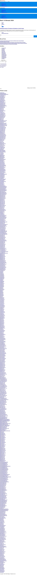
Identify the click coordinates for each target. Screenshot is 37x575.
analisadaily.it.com (2, 110)
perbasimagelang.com (3, 264)
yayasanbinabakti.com (3, 408)
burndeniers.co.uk (2, 383)
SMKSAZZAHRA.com (3, 426)
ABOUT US (4, 3)
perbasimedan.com (2, 261)
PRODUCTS (4, 4)
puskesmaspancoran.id (3, 187)
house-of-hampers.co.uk (3, 395)
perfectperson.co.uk (3, 372)
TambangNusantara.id (3, 532)
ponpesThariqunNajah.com (4, 472)
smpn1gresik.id (2, 350)
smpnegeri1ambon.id (3, 345)
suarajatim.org (2, 302)
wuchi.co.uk (2, 548)
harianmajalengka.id (3, 170)
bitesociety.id (2, 565)
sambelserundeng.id (3, 559)
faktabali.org (2, 318)
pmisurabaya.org (2, 337)
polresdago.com (2, 235)
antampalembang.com (3, 248)
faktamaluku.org (2, 326)
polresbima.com (2, 243)
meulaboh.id (2, 149)
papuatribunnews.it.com (3, 125)
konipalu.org (2, 313)
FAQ (2, 5)
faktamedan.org (2, 317)
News (2, 26)
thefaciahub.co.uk (2, 407)
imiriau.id (1, 296)
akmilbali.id (1, 282)
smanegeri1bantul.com (3, 216)
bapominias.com (2, 491)
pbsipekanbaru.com (3, 260)
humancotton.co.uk (2, 403)
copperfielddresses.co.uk (3, 386)
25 (2, 66)
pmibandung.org (2, 336)
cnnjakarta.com (2, 99)
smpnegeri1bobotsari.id (3, 348)
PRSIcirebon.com (2, 458)
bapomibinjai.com (2, 494)
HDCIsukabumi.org (3, 442)
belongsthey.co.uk (2, 382)
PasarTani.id (2, 524)
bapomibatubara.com (3, 489)
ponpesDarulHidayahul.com (4, 468)
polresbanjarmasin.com (3, 240)
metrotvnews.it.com (3, 143)
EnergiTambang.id (2, 534)
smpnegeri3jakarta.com (3, 514)
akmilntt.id (1, 280)
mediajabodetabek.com (3, 105)
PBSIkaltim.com (2, 257)
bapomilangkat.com (3, 490)
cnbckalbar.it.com (2, 130)
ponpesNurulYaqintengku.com (4, 481)
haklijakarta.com (2, 362)
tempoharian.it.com (2, 136)
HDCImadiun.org (2, 446)
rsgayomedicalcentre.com (3, 234)
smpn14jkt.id (2, 340)
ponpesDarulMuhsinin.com (4, 464)
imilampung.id (2, 297)
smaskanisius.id (2, 176)
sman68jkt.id (2, 178)
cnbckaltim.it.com (2, 128)
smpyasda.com (2, 516)
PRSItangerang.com (3, 450)
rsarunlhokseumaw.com (3, 231)
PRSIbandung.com (2, 455)
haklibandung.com (2, 369)
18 (2, 65)
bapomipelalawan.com (3, 503)
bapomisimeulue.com (3, 487)
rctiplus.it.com (2, 144)
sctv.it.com (1, 141)
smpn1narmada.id (2, 359)
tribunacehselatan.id (3, 151)
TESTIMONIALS (4, 6)
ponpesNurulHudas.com (3, 465)
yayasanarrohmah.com (3, 249)
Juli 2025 (3, 58)
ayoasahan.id (2, 153)
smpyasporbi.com (2, 517)
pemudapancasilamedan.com (4, 94)
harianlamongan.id (2, 169)
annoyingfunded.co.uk (3, 381)
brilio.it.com (1, 119)
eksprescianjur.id (2, 163)
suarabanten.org (2, 299)
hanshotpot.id (2, 564)
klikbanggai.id (2, 156)
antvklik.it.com (2, 112)
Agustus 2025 (4, 57)
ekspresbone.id (2, 162)
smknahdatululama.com (3, 417)
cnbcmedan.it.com (2, 129)
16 (0, 65)
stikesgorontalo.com (3, 205)
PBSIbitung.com (2, 259)
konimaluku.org (2, 311)
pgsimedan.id (2, 274)
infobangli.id (2, 158)
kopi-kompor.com (2, 556)
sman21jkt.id (2, 184)
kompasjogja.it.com (3, 134)
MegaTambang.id (2, 535)
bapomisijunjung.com (3, 496)
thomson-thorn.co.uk (3, 391)
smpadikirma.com (2, 507)
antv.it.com (1, 111)
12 (3, 64)
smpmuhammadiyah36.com (4, 510)
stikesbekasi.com (2, 198)
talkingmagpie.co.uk (3, 402)
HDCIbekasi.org (2, 440)
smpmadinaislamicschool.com (4, 509)
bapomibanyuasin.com (3, 498)
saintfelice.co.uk (2, 405)
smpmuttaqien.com (2, 511)
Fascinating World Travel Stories (4, 41)
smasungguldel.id (2, 179)
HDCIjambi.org (2, 438)
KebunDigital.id (2, 526)
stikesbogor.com (2, 200)
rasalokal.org (2, 554)
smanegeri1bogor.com (3, 217)
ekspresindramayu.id (3, 165)
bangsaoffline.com (2, 96)
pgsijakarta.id (2, 273)
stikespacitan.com (2, 191)
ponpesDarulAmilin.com (3, 480)
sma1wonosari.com (3, 228)
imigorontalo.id (2, 289)
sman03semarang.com (3, 215)
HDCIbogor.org (2, 439)
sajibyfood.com (2, 555)
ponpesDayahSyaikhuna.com (4, 475)
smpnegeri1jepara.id (3, 352)
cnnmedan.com (2, 98)
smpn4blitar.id (2, 342)
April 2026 (3, 51)
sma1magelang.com (3, 220)
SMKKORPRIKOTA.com (4, 424)
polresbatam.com (2, 241)
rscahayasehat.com (2, 229)
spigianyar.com (2, 208)
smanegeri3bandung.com (3, 221)
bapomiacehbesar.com (3, 483)
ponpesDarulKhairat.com (3, 463)
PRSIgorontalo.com (3, 453)
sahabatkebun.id (2, 530)
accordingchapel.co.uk (3, 379)
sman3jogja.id (2, 182)
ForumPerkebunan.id (3, 531)
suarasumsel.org (2, 306)
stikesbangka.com (2, 197)
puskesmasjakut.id (2, 185)
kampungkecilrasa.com (3, 560)
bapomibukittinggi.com (3, 497)
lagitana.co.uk (2, 547)
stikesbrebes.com (2, 201)
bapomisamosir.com (3, 492)
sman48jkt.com (2, 213)
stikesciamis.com (2, 202)
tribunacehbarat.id (2, 150)
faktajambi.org (2, 320)
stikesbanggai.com (2, 196)
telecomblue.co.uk (2, 394)
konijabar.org (2, 309)
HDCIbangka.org (2, 433)
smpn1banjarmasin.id (3, 346)
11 (2, 64)
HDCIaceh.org (2, 431)
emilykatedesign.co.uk (3, 397)
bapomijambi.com (2, 506)
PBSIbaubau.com (2, 258)
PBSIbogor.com (2, 254)
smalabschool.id (2, 175)
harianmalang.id (2, 171)
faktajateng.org (2, 322)
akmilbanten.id (2, 283)
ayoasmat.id (1, 154)
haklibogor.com (2, 371)
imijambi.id (1, 291)
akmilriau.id (1, 279)
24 (1, 66)
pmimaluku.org (2, 331)
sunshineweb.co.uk (2, 544)
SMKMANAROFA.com (3, 422)
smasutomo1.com (2, 222)
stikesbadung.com (2, 195)
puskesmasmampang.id (3, 186)
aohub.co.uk (2, 545)
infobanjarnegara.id (3, 159)
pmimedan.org (2, 333)
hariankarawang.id (2, 167)
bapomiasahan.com (2, 488)
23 (0, 66)
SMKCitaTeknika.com (3, 427)
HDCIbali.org (2, 432)
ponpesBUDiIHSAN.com (3, 478)
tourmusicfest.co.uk (3, 373)
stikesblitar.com (2, 199)
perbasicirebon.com (3, 269)
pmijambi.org (2, 329)
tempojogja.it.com (2, 137)
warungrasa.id (2, 557)
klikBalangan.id (2, 155)
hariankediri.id (2, 168)
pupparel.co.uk (2, 552)
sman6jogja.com (2, 219)
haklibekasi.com (2, 370)
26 (3, 66)
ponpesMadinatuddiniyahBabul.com (5, 466)
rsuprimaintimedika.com (3, 230)
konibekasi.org (2, 307)
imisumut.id (1, 295)
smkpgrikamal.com (2, 413)
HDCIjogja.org (2, 435)
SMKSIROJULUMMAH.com (4, 425)
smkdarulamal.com (2, 411)
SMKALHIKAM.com (3, 429)
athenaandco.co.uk (2, 551)
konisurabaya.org (2, 315)
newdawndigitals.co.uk (3, 404)
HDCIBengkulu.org (3, 434)
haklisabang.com (2, 364)
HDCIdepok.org (2, 441)
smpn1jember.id (2, 351)
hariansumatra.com (2, 100)
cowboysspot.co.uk (3, 387)
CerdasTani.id (2, 521)
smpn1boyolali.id (2, 349)
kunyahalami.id (2, 571)
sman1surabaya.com (3, 218)
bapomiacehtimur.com (3, 484)
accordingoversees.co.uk (3, 380)
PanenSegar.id (2, 523)
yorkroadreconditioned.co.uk (4, 399)
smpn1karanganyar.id (3, 353)
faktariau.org (2, 324)
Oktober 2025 (4, 56)
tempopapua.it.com (2, 138)
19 (3, 65)
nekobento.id (2, 561)
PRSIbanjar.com (2, 461)
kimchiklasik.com (2, 562)
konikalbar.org (2, 316)
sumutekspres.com (2, 103)
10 (1, 64)
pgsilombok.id (2, 275)
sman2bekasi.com (2, 226)
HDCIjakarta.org (2, 436)
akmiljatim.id (2, 286)
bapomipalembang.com (3, 500)
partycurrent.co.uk (2, 375)
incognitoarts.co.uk (2, 538)
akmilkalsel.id (2, 281)
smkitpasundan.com (3, 412)
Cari (35, 36)
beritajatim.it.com (2, 116)
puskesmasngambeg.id (3, 190)
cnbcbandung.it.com (3, 127)
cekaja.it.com (2, 122)
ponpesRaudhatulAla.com (3, 470)
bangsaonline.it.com (3, 115)
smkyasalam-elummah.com (4, 415)
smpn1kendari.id (2, 354)
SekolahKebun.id (2, 528)
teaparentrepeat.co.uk (3, 401)
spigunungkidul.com (3, 210)
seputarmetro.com (2, 107)
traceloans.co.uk (2, 388)
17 (1, 65)
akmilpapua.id (2, 278)
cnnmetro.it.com (2, 147)
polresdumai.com (2, 244)
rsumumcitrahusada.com (3, 233)
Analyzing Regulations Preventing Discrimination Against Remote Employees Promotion (12, 42)
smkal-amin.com (2, 410)
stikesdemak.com (2, 203)
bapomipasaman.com (3, 495)
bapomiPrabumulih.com (3, 501)
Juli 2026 (3, 48)
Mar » (3, 67)
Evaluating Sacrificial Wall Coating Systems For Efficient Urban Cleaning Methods (12, 40)
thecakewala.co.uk (2, 390)
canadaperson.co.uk (3, 384)
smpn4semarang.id (2, 339)
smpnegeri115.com (2, 512)
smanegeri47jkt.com (3, 227)
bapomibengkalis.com (3, 502)
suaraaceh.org (2, 298)
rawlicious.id (2, 572)
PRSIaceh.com (2, 447)
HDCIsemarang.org (3, 444)
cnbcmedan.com (2, 97)
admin (3, 32)
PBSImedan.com (2, 255)
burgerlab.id (1, 566)
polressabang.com (2, 236)
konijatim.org (2, 310)
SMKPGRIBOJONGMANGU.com (5, 423)
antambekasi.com (2, 246)
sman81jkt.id (2, 183)
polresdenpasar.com (3, 237)
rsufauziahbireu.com (3, 232)
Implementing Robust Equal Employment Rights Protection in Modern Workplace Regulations (13, 43)
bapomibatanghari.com (3, 505)
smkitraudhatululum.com (3, 418)
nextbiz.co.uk (2, 543)
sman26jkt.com (2, 214)
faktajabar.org (2, 321)
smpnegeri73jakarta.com (3, 515)
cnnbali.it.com (2, 148)
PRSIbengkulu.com (3, 452)
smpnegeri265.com (2, 513)
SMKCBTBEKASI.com (3, 421)
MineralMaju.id (2, 533)
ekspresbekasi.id (2, 161)
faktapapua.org (2, 325)
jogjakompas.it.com (3, 121)
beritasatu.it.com (2, 117)
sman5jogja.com (2, 223)
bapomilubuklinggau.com (3, 499)
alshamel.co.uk (2, 540)
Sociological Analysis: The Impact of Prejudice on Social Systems (12, 28)
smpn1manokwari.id (3, 358)
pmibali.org (1, 328)
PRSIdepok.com (2, 459)
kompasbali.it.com (2, 133)
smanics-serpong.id (2, 172)
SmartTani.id (2, 518)
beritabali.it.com (2, 114)
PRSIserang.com (2, 451)
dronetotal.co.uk (2, 374)
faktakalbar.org (2, 323)
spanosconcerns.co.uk (3, 393)
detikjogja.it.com (2, 131)
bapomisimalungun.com (3, 493)
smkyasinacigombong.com (4, 416)
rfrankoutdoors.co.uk (3, 400)
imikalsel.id (1, 293)
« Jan (0, 67)
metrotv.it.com (2, 140)
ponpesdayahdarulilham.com (4, 479)
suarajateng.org (2, 303)
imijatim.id (1, 287)
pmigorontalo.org (2, 330)
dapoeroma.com (2, 558)
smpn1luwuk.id (2, 356)
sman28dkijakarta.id (3, 181)
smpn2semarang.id (2, 338)
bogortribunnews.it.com (3, 120)
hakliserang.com (2, 366)
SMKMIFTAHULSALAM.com (4, 419)
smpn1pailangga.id (2, 361)
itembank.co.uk (2, 549)
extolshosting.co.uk (3, 537)
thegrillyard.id (2, 567)
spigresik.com (2, 207)
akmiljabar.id (2, 285)
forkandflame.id (2, 568)
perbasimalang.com (3, 267)
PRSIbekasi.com (2, 456)
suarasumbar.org (2, 305)
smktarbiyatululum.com (3, 414)
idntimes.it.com (2, 139)
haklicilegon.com (2, 365)
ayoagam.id (1, 152)
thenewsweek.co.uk (3, 389)
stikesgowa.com (2, 206)
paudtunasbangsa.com (3, 409)
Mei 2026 (3, 50)
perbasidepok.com (2, 268)
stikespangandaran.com (3, 193)
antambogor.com (2, 247)
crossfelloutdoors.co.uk (3, 398)
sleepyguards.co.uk (2, 377)
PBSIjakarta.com (2, 253)
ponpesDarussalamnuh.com (4, 477)
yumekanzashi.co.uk (3, 396)
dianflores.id (2, 212)
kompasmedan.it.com (3, 135)
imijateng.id (1, 288)
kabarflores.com (2, 106)
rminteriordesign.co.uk (3, 546)
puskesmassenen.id (2, 188)
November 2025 (4, 55)
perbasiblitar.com (2, 263)
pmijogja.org (2, 335)
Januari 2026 (3, 53)
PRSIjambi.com (2, 454)
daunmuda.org (2, 569)
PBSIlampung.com (2, 256)
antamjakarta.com (2, 245)
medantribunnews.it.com (3, 124)
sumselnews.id (2, 92)
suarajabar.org (2, 301)
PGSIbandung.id (2, 270)
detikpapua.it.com (2, 132)
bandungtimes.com (2, 102)
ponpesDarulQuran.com (3, 473)
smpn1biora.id (2, 347)
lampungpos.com (2, 104)
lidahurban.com (2, 553)
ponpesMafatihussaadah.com (4, 469)
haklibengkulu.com (2, 367)
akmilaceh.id (2, 284)
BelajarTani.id (2, 520)
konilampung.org (2, 312)
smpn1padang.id (2, 360)
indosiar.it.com (2, 142)
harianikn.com (2, 101)
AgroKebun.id (2, 527)
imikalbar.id (1, 292)
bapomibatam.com (2, 504)
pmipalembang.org (2, 334)
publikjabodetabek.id (3, 93)
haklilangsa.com (2, 363)
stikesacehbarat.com (3, 194)
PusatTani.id (2, 519)
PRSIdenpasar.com (2, 448)
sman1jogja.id (2, 180)
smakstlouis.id (2, 173)
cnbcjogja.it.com (2, 126)
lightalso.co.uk (2, 376)
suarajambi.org (2, 300)
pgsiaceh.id (1, 271)
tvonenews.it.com (2, 145)
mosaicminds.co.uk (2, 541)
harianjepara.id (2, 166)
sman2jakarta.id (2, 177)
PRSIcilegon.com (2, 449)
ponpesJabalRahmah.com (3, 462)
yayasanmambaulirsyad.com (4, 251)
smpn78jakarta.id (2, 343)
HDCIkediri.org (2, 445)
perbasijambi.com (2, 265)
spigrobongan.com (2, 209)
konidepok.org (2, 314)
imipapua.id (1, 294)
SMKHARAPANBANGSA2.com (5, 430)
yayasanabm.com (2, 252)
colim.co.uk (1, 542)
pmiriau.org (1, 332)
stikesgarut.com (2, 204)
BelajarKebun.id (2, 529)
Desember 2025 (4, 54)
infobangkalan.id (2, 157)
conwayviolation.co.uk (3, 385)
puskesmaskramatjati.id (3, 189)
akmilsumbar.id (2, 277)
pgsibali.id (1, 272)
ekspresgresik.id (2, 164)
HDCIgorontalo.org (3, 437)
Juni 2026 (3, 49)
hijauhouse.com (2, 570)
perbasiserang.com (2, 266)
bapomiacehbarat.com (3, 482)
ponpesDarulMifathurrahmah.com (5, 474)
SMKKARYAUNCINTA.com (4, 428)
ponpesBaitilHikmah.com (3, 467)
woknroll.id (1, 563)
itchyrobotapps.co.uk (3, 539)
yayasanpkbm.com (2, 250)
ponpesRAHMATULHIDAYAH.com (5, 476)
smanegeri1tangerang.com (3, 224)
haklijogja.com (2, 368)
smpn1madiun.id (2, 357)
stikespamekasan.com (3, 192)
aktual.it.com (2, 108)
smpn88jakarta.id (2, 344)
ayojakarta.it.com (2, 113)
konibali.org (1, 308)
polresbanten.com (2, 238)
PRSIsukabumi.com (3, 460)
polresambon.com (2, 242)
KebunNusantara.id (3, 525)
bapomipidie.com (2, 486)
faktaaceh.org (2, 319)
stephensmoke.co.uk (3, 378)
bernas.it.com (2, 118)
